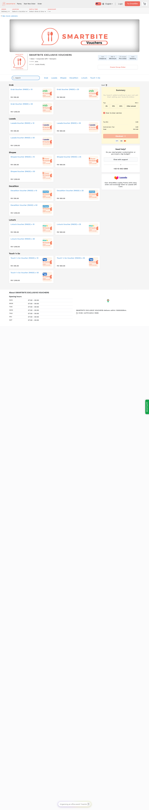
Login (120, 4)
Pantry (19, 4)
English (108, 4)
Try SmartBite (132, 4)
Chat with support (121, 159)
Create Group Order (118, 67)
